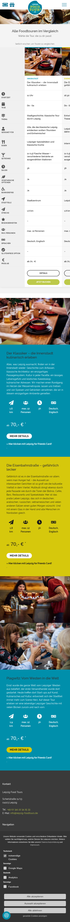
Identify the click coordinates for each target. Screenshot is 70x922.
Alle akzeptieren (35, 896)
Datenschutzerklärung (50, 842)
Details (43, 273)
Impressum (34, 845)
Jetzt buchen (43, 282)
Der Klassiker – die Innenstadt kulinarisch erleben (42, 83)
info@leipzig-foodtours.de (24, 813)
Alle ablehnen (35, 910)
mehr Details (19, 436)
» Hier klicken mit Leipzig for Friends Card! (29, 444)
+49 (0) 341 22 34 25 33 (18, 809)
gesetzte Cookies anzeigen (35, 916)
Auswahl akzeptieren (35, 903)
